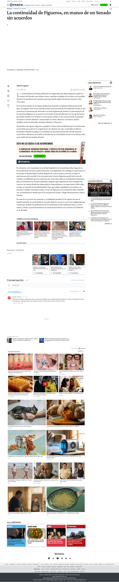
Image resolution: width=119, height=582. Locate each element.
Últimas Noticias (29, 5)
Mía (68, 566)
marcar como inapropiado (81, 304)
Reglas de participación (73, 571)
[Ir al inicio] (16, 4)
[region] (46, 314)
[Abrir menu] (8, 5)
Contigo (47, 569)
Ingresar (96, 5)
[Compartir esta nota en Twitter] (8, 90)
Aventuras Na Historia (55, 569)
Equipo (65, 571)
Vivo (104, 564)
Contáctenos (53, 571)
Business (68, 1)
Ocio (51, 564)
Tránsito (82, 571)
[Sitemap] (70, 558)
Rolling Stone (65, 569)
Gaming (100, 564)
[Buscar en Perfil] (110, 1)
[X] (53, 558)
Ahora (6, 564)
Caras (78, 1)
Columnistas (94, 83)
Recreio (78, 569)
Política (37, 5)
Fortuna (54, 566)
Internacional (36, 564)
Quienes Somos (45, 571)
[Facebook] (49, 558)
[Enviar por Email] (8, 100)
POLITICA (9, 8)
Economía (24, 564)
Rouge (64, 566)
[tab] (14, 291)
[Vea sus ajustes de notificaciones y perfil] (110, 4)
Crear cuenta (81, 280)
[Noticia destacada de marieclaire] (36, 527)
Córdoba (55, 564)
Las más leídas (95, 181)
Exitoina (95, 564)
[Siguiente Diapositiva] (84, 266)
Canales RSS (37, 571)
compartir (75, 303)
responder (15, 303)
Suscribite (104, 5)
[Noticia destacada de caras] (56, 527)
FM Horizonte (78, 566)
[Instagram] (62, 558)
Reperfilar (61, 564)
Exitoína (83, 1)
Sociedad (49, 5)
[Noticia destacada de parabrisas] (76, 527)
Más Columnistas (104, 123)
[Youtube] (58, 558)
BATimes (72, 566)
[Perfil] (17, 522)
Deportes (47, 564)
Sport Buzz (73, 569)
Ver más (107, 223)
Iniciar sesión (74, 280)
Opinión (43, 5)
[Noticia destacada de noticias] (16, 527)
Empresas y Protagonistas (76, 564)
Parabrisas (59, 566)
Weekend (49, 566)
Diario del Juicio (110, 564)
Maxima (83, 569)
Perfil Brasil (90, 1)
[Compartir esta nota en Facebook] (8, 86)
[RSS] (66, 558)
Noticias (74, 1)
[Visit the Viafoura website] (82, 348)
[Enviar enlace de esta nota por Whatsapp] (8, 95)
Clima (42, 564)
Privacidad (59, 571)
